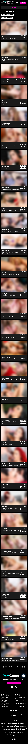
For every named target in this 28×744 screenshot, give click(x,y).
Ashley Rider (5, 294)
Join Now (23, 2)
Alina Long (5, 572)
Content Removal (5, 701)
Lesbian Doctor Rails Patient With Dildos (11, 401)
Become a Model (5, 706)
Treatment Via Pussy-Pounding (9, 295)
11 (20, 667)
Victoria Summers (7, 315)
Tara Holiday (5, 594)
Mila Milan (5, 57)
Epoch (13, 717)
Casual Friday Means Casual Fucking (10, 660)
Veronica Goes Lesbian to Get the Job (10, 274)
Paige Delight (6, 463)
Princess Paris (6, 123)
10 (17, 667)
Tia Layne (5, 336)
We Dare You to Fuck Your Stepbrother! (11, 618)
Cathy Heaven (6, 528)
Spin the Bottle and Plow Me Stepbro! (10, 189)
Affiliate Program (5, 703)
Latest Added (7, 18)
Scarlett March (12, 80)
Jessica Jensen (6, 551)
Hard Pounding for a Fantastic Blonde (10, 379)
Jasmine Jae (5, 37)
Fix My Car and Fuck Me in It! (8, 639)
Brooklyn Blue (6, 144)
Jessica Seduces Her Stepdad (9, 552)
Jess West (5, 399)
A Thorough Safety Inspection (8, 81)
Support (3, 704)
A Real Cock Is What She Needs (9, 316)
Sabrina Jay (5, 101)
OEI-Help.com (21, 714)
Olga (3, 208)
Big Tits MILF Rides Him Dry (8, 337)
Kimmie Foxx (6, 166)
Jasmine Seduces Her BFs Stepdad (10, 231)
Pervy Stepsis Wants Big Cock (9, 168)
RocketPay (13, 715)
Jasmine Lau (5, 187)
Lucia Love (5, 484)
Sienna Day (5, 637)
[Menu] (2, 2)
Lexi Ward (5, 80)
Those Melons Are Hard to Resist (9, 38)
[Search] (17, 2)
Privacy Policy (4, 697)
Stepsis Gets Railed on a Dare (9, 210)
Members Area (4, 694)
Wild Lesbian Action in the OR (8, 358)
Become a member (13, 683)
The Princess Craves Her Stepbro (9, 124)
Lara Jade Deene (7, 616)
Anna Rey (5, 273)
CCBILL (14, 718)
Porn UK (23, 38)
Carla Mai (4, 442)
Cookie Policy (4, 698)
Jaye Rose (5, 506)
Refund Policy (4, 700)
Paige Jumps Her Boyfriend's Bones (10, 465)
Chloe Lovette (6, 357)
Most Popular (7, 15)
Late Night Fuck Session (7, 444)
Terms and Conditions (6, 695)
